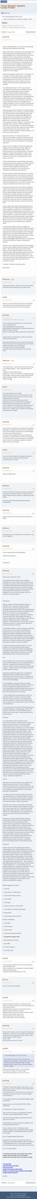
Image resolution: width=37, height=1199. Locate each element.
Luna (6, 980)
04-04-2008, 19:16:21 (7, 363)
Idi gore (4, 1182)
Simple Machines (22, 1195)
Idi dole (4, 32)
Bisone (6, 486)
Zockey (6, 37)
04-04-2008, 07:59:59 (7, 318)
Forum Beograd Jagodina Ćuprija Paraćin (13, 6)
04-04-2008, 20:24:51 (7, 389)
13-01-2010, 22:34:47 (7, 1083)
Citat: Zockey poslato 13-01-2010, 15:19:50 (15, 1055)
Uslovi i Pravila (17, 1193)
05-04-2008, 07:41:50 (7, 470)
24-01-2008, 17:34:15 (7, 39)
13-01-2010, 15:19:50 (7, 1028)
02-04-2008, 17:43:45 (7, 282)
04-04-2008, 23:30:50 (7, 452)
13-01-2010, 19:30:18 (7, 1051)
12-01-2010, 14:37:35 (7, 982)
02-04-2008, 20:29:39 (7, 300)
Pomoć (11, 1193)
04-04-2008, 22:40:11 (7, 424)
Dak (5, 297)
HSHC (6, 958)
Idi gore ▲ (24, 1193)
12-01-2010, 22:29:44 (7, 1000)
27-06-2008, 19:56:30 (7, 531)
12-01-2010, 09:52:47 (7, 961)
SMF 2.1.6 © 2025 (15, 1195)
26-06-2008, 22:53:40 (7, 488)
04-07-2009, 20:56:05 (7, 548)
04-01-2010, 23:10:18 (7, 573)
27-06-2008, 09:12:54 (7, 513)
